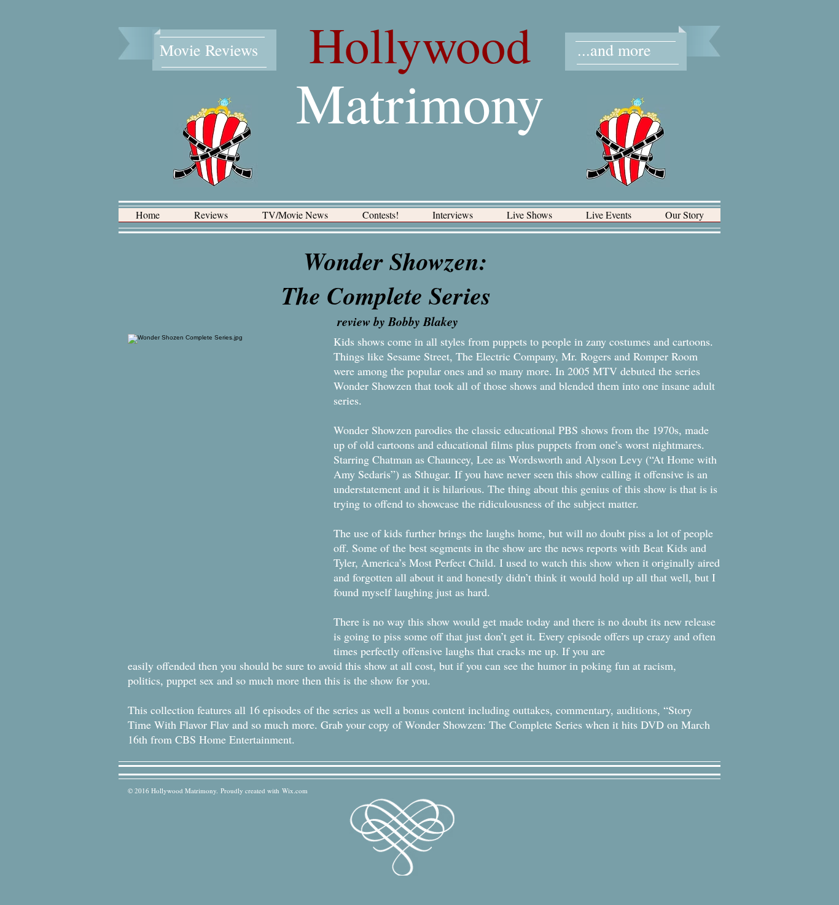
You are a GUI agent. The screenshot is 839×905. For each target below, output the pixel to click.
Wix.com (295, 790)
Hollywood (420, 44)
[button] (211, 219)
